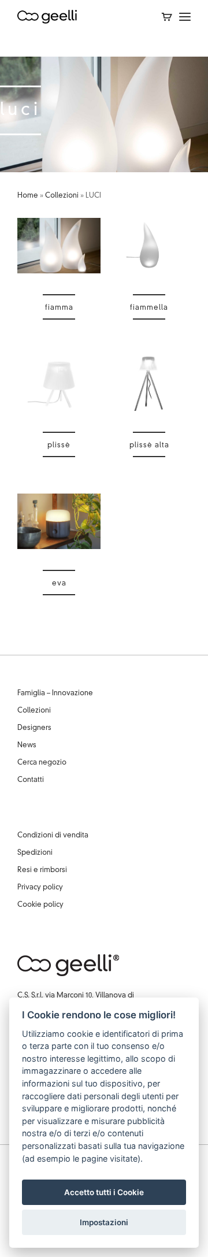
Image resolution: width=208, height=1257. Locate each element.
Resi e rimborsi (42, 870)
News (26, 745)
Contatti (30, 780)
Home (27, 195)
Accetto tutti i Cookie (104, 1192)
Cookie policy (40, 905)
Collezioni (62, 195)
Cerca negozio (41, 762)
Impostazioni (104, 1222)
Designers (34, 728)
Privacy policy (40, 887)
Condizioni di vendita (52, 835)
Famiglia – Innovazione (55, 693)
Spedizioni (35, 853)
